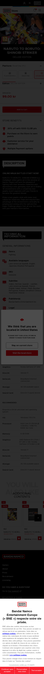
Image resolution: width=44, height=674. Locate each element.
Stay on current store (22, 345)
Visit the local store (22, 353)
